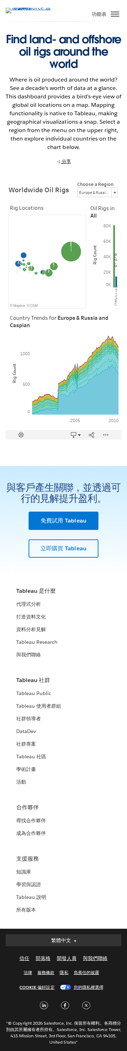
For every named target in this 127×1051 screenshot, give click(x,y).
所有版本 (26, 910)
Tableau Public (33, 693)
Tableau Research (37, 642)
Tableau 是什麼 (36, 591)
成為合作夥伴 (31, 833)
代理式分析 (28, 604)
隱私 (64, 972)
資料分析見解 (31, 629)
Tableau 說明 (31, 897)
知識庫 (23, 872)
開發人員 (67, 958)
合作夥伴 (27, 807)
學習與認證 (28, 884)
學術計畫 (26, 769)
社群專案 (26, 744)
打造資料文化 (31, 617)
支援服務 (27, 858)
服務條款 (45, 972)
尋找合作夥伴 (31, 820)
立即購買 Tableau (63, 548)
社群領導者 (28, 718)
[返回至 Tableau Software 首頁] (30, 7)
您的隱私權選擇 (88, 987)
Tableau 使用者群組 (38, 706)
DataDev (26, 731)
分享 (66, 161)
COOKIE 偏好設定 (36, 987)
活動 (21, 782)
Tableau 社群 (33, 680)
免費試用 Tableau (63, 520)
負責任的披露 (86, 972)
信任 (24, 958)
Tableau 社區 (31, 756)
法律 (28, 972)
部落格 (43, 958)
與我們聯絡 (28, 654)
